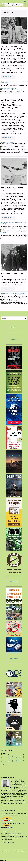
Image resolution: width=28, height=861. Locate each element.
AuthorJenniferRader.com (7, 142)
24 (16, 760)
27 (1, 761)
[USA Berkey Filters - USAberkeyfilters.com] (14, 612)
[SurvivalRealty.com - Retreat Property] (14, 596)
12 (23, 757)
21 (5, 760)
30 (12, 761)
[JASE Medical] (14, 738)
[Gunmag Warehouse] (14, 357)
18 (20, 759)
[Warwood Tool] (14, 689)
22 (9, 760)
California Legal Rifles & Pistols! (8, 88)
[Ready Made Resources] (14, 539)
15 (9, 759)
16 (12, 759)
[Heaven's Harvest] (14, 437)
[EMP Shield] (14, 644)
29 (9, 761)
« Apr (2, 764)
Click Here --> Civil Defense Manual (9, 300)
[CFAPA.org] (14, 706)
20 (1, 760)
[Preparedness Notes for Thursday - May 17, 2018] (14, 30)
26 (23, 760)
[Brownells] (14, 512)
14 (5, 759)
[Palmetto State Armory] (14, 409)
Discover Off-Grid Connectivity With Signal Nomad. (13, 293)
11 (20, 757)
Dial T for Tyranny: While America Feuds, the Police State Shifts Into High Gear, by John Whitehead (12, 105)
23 (12, 760)
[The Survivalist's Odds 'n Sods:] (14, 171)
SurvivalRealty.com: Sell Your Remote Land (11, 148)
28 (5, 761)
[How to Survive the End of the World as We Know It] (14, 381)
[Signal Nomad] (14, 461)
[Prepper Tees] (14, 722)
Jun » (6, 764)
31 (16, 761)
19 (23, 759)
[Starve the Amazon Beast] (14, 628)
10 (16, 757)
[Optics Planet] (14, 673)
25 (20, 760)
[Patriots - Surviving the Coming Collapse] (14, 485)
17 (16, 759)
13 (1, 759)
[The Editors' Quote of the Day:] (14, 257)
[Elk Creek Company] (14, 563)
